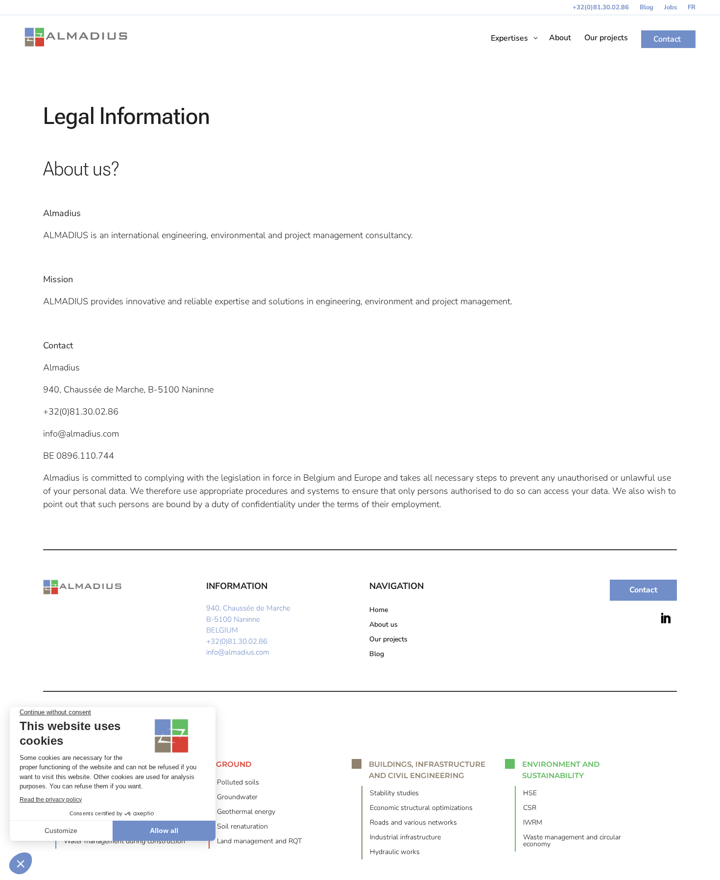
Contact (643, 590)
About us (383, 625)
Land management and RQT (259, 842)
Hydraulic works (395, 852)
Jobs (670, 8)
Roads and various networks (413, 823)
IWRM (532, 823)
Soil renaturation (242, 827)
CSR (529, 808)
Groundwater (237, 798)
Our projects (388, 640)
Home (378, 610)
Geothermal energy (246, 812)
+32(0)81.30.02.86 (601, 8)
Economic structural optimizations (421, 808)
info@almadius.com (237, 652)
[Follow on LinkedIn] (665, 618)
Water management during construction (124, 842)
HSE (530, 794)
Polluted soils (238, 783)
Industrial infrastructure (405, 838)
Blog (646, 8)
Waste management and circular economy (572, 841)
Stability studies (394, 794)
